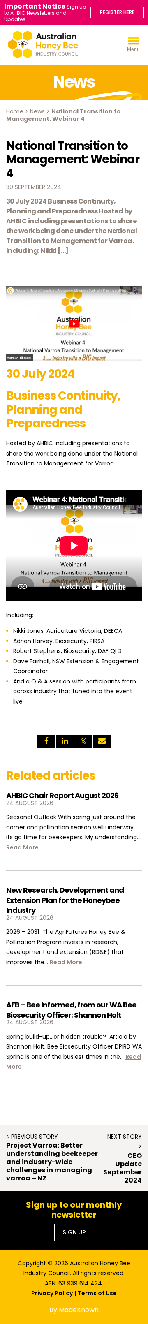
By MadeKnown (74, 1310)
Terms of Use (97, 1293)
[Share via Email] (102, 741)
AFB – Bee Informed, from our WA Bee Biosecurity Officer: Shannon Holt (71, 1010)
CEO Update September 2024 (122, 1168)
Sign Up (74, 1232)
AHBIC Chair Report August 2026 (62, 795)
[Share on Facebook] (46, 741)
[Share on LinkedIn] (65, 741)
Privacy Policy (52, 1293)
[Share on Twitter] (83, 741)
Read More (22, 847)
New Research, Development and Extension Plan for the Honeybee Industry (65, 900)
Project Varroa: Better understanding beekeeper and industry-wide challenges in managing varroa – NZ (52, 1162)
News (37, 111)
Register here (117, 12)
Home (14, 111)
